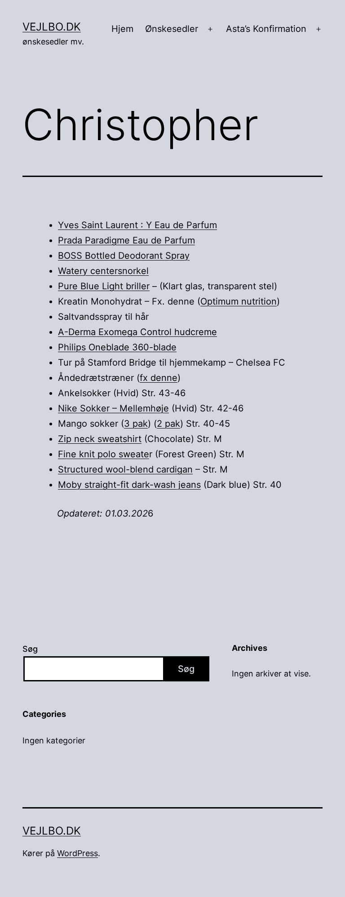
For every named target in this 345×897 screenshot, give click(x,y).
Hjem (122, 28)
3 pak (136, 423)
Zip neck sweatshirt (100, 438)
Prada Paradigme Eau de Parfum (126, 240)
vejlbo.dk (51, 26)
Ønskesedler (171, 28)
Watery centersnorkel (103, 270)
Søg (30, 649)
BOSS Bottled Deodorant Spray (124, 255)
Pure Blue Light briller (104, 286)
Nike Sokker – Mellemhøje (113, 408)
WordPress (77, 853)
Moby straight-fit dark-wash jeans (129, 484)
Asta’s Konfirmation (266, 28)
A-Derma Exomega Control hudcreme (137, 332)
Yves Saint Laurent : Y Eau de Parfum (137, 225)
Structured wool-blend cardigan (125, 469)
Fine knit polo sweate (103, 454)
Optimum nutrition (238, 301)
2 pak (168, 423)
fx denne (158, 377)
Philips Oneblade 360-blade (117, 347)
